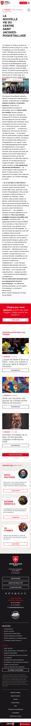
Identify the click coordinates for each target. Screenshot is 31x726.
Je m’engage (8, 657)
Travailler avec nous (11, 664)
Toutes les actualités (15, 455)
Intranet (15, 699)
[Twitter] (6, 593)
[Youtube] (18, 593)
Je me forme (15, 544)
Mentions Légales (15, 692)
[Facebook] (12, 593)
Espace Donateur (15, 696)
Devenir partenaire (10, 653)
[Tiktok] (22, 593)
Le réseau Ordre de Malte (13, 640)
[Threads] (25, 593)
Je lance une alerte (16, 587)
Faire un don (23, 3)
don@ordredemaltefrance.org (16, 607)
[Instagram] (9, 593)
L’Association (8, 629)
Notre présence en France (13, 636)
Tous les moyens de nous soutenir (16, 655)
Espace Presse (15, 702)
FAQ (15, 706)
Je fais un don (15, 491)
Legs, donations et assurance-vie (15, 650)
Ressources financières (12, 633)
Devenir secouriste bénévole (14, 660)
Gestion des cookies (15, 716)
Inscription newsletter (15, 583)
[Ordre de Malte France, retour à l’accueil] (5, 3)
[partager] (28, 10)
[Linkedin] (15, 593)
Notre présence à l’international (15, 638)
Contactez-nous (15, 578)
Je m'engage (15, 517)
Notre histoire (9, 631)
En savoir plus (15, 370)
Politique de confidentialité (15, 709)
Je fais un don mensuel (26, 724)
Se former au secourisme (15, 670)
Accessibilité (15, 713)
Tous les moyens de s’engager (14, 667)
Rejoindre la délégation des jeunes (16, 662)
